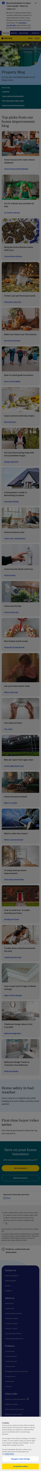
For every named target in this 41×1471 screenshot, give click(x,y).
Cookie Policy (9, 1454)
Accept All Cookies (20, 1466)
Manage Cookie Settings (20, 1459)
